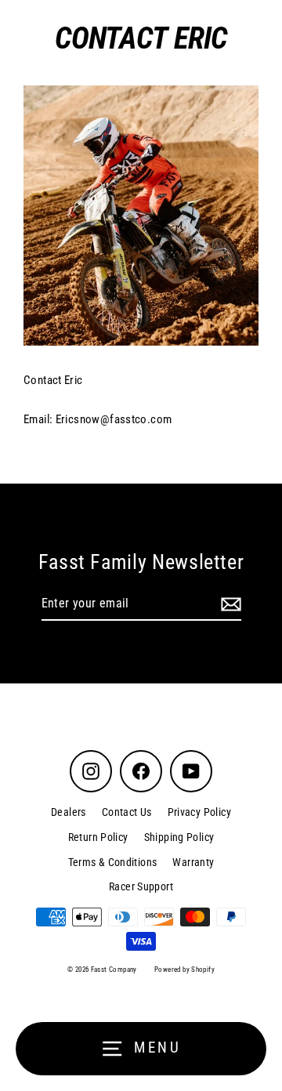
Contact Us (127, 812)
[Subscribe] (228, 604)
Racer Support (141, 886)
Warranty (193, 862)
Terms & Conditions (112, 862)
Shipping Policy (179, 837)
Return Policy (98, 837)
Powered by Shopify (184, 969)
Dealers (68, 812)
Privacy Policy (199, 812)
